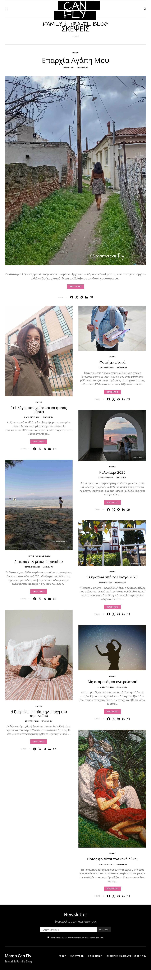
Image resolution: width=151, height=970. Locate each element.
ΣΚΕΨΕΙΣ (75, 53)
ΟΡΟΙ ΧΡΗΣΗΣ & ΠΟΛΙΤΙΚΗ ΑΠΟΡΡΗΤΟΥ (126, 956)
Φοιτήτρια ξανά (112, 362)
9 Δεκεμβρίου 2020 (32, 417)
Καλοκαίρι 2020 (112, 472)
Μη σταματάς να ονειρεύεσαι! (112, 681)
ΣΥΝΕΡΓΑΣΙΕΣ (77, 956)
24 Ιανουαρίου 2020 (106, 687)
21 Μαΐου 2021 (69, 68)
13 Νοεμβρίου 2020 (106, 367)
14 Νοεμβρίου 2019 (106, 864)
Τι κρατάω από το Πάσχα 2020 (112, 577)
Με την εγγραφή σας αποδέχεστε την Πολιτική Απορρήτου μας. (77, 938)
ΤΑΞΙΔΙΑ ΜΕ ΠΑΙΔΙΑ (43, 556)
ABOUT (62, 956)
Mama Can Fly (18, 956)
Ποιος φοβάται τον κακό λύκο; (112, 858)
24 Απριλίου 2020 (106, 582)
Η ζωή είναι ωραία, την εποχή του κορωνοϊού (38, 713)
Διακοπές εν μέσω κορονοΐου (38, 561)
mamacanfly (82, 68)
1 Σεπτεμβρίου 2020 (32, 567)
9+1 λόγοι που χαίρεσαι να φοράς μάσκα (38, 409)
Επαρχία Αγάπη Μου (75, 60)
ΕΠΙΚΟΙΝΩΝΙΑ (95, 956)
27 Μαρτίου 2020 (32, 721)
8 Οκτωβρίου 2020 (106, 478)
